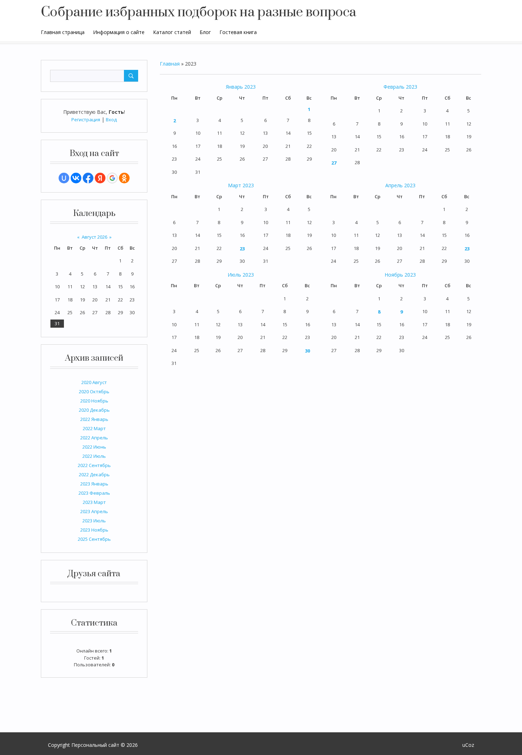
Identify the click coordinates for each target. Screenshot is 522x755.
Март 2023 (241, 185)
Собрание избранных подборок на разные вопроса (198, 12)
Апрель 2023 (400, 185)
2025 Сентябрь (94, 539)
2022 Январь (94, 419)
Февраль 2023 (400, 86)
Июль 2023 (241, 274)
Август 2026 (94, 237)
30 (307, 351)
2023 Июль (94, 520)
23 (242, 248)
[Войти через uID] (64, 178)
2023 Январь (94, 484)
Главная (170, 63)
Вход (111, 119)
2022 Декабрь (94, 474)
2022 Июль (94, 456)
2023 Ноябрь (94, 530)
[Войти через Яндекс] (100, 178)
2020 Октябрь (94, 391)
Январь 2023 (241, 86)
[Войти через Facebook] (88, 178)
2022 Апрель (94, 437)
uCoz (468, 745)
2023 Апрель (94, 511)
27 (333, 163)
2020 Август (94, 382)
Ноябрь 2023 (400, 274)
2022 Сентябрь (94, 465)
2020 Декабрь (94, 410)
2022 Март (94, 428)
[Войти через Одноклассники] (124, 178)
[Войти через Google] (112, 178)
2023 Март (94, 502)
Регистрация (85, 119)
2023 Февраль (94, 493)
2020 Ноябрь (94, 401)
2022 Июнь (94, 447)
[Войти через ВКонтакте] (76, 178)
